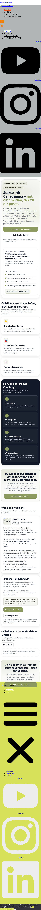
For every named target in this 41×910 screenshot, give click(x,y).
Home (7, 9)
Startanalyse (13, 16)
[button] (2, 23)
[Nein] (15, 909)
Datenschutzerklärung (7, 909)
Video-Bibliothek (11, 13)
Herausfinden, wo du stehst (18, 291)
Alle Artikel (7, 645)
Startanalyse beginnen (20, 496)
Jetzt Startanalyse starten (20, 685)
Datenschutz (10, 690)
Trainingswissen (11, 615)
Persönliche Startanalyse (20, 229)
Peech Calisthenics (6, 2)
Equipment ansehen (13, 610)
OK (32, 907)
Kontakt (8, 692)
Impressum (9, 689)
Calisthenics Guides (20, 235)
